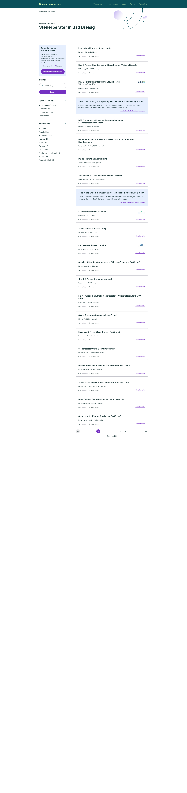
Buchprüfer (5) (44, 109)
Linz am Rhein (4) (45, 149)
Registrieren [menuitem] (143, 4)
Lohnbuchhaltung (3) (46, 112)
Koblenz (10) (43, 139)
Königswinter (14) (45, 135)
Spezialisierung (46, 100)
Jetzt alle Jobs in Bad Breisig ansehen (132, 111)
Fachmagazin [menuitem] (113, 4)
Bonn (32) (42, 128)
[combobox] (52, 85)
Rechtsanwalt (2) (45, 116)
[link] (112, 52)
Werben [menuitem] (132, 4)
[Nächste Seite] (146, 431)
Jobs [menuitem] (124, 4)
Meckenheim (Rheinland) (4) (49, 153)
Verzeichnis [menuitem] (98, 4)
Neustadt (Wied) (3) (46, 160)
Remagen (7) (44, 146)
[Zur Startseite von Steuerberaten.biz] (50, 4)
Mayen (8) (43, 142)
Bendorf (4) (43, 156)
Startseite (42, 11)
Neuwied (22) (44, 132)
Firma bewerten (140, 55)
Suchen (53, 92)
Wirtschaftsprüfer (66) (47, 105)
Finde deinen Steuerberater (52, 72)
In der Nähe (44, 124)
